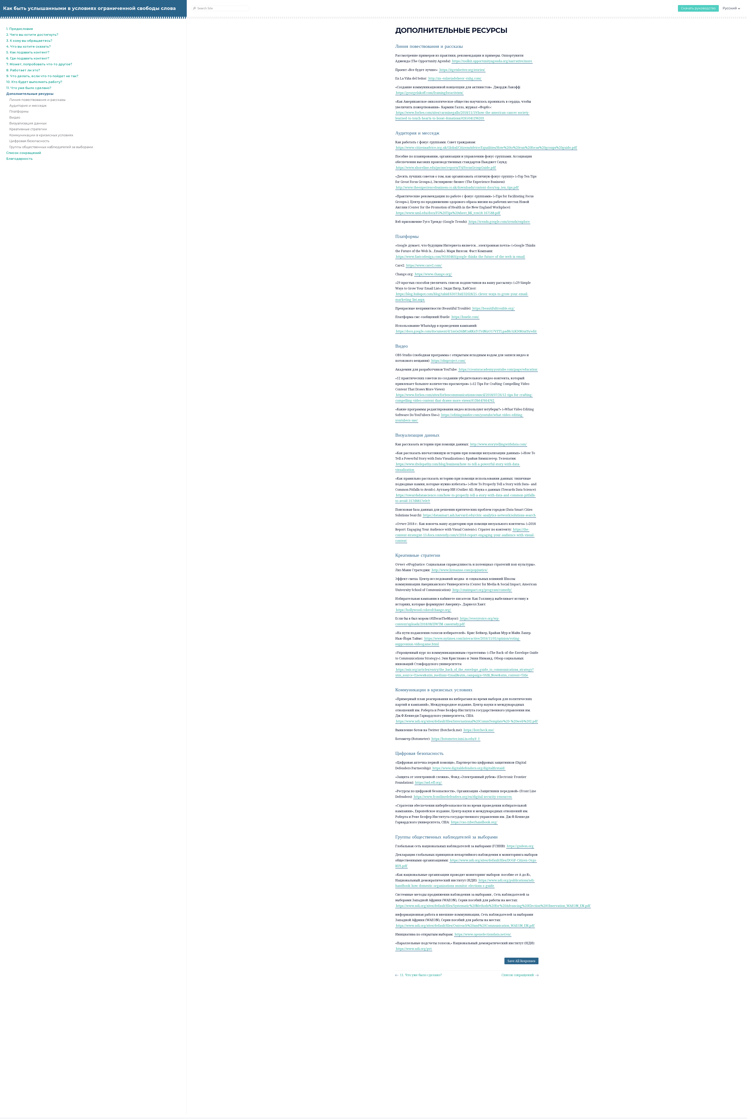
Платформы (19, 111)
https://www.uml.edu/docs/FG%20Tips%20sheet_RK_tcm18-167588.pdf (448, 213)
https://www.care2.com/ (424, 265)
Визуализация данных (27, 123)
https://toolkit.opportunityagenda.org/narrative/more (492, 61)
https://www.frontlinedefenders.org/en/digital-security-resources (463, 797)
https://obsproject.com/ (448, 360)
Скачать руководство (698, 8)
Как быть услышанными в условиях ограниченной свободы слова (89, 8)
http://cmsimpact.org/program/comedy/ (482, 590)
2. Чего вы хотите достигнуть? (32, 35)
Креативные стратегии (28, 129)
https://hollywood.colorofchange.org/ (423, 610)
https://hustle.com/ (465, 317)
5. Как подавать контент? (27, 52)
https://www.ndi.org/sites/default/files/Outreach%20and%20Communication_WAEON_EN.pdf (465, 925)
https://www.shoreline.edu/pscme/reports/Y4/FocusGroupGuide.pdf (446, 167)
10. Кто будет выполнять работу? (34, 82)
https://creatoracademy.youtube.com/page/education (498, 369)
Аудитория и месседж (27, 106)
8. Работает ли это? (23, 70)
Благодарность (19, 159)
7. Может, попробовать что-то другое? (39, 64)
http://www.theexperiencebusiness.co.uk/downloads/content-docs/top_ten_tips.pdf (457, 187)
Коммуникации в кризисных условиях (41, 135)
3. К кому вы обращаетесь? (29, 41)
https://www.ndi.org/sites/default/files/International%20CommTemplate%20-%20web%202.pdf (466, 721)
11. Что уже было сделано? (28, 88)
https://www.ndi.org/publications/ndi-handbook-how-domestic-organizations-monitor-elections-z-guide (465, 883)
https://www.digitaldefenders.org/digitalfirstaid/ (468, 768)
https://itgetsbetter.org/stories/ (462, 70)
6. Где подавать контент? (27, 58)
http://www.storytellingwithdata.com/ (498, 444)
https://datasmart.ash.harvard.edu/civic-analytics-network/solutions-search (479, 515)
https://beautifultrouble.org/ (493, 308)
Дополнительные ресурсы (29, 94)
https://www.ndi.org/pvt (414, 949)
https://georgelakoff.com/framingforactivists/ (429, 93)
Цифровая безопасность (29, 141)
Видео (14, 117)
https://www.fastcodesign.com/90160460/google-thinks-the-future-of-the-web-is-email (460, 256)
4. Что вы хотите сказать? (28, 46)
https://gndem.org (520, 846)
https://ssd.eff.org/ (428, 782)
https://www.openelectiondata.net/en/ (483, 934)
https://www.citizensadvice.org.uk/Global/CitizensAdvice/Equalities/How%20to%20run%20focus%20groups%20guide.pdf (486, 147)
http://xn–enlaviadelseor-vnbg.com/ (454, 78)
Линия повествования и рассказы (37, 100)
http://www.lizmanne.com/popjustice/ (459, 570)
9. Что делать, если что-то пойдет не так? (42, 76)
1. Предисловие (19, 29)
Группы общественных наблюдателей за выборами (51, 147)
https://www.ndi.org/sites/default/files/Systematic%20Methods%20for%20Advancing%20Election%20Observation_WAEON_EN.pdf (493, 906)
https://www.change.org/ (433, 274)
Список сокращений (23, 153)
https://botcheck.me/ (479, 730)
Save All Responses (521, 961)
